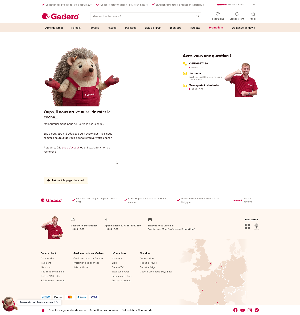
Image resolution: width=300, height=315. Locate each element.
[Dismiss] (57, 302)
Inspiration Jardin (121, 271)
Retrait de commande (52, 271)
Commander (47, 258)
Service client (48, 253)
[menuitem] (54, 27)
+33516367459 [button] (198, 63)
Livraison (46, 267)
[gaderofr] (250, 310)
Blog (114, 262)
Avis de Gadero (81, 267)
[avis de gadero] (43, 310)
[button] (192, 15)
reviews (236, 4)
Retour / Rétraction (51, 276)
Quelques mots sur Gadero (88, 253)
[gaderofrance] (235, 310)
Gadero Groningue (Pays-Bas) (156, 271)
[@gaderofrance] (242, 310)
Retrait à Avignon (149, 267)
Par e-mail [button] (195, 73)
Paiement (46, 262)
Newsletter (117, 258)
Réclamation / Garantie (53, 280)
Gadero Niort (147, 258)
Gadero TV (117, 267)
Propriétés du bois (122, 276)
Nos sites (145, 253)
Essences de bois (121, 280)
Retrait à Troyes (148, 262)
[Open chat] (10, 305)
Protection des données (86, 262)
